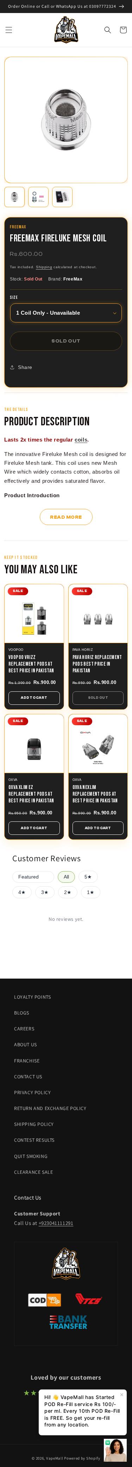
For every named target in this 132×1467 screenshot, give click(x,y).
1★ (90, 892)
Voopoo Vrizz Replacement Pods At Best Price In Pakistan (31, 664)
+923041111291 (56, 1223)
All (66, 877)
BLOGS (21, 1013)
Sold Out (98, 697)
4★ (22, 892)
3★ (45, 892)
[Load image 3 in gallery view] (62, 197)
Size (14, 297)
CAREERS (24, 1028)
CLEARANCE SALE (33, 1172)
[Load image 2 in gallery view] (38, 197)
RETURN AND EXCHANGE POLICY (50, 1108)
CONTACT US (28, 1076)
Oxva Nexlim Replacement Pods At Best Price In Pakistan (95, 794)
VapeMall (54, 1458)
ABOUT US (25, 1044)
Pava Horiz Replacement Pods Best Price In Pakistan (97, 664)
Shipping (44, 267)
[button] (9, 30)
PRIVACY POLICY (32, 1092)
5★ (88, 877)
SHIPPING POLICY (34, 1124)
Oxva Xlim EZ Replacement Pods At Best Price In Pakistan (31, 794)
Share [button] (25, 367)
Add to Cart (34, 697)
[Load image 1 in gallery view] (14, 197)
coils (81, 440)
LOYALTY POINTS (32, 997)
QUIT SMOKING (31, 1156)
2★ (67, 892)
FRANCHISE (26, 1061)
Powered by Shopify (82, 1458)
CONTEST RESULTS (34, 1140)
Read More (66, 517)
